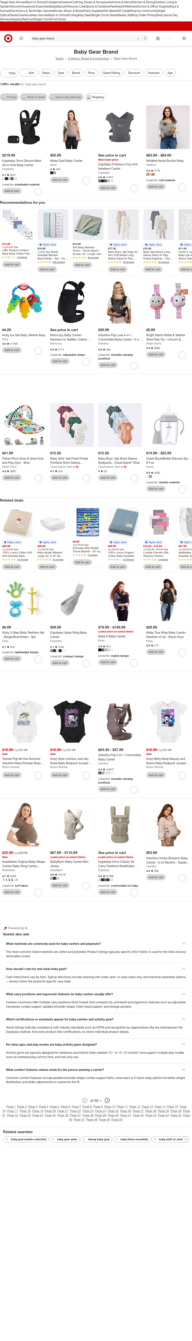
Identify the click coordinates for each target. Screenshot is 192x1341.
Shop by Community (143, 11)
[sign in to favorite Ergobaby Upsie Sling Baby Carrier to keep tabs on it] (86, 663)
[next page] (107, 1100)
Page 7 (76, 1106)
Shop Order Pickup (143, 15)
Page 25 (113, 1111)
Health (120, 6)
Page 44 (163, 1115)
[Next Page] (188, 74)
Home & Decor (122, 2)
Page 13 (147, 1106)
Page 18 (25, 1111)
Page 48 (91, 1119)
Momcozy (56, 343)
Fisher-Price (9, 466)
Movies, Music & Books (68, 11)
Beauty (61, 6)
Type (61, 73)
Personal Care (76, 6)
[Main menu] (21, 38)
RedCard (28, 19)
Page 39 (100, 1115)
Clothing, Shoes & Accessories (91, 2)
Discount (134, 73)
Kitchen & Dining (143, 2)
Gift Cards (123, 11)
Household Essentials (35, 6)
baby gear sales (67, 1139)
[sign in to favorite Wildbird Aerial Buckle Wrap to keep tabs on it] (182, 187)
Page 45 (176, 1115)
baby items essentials (134, 1139)
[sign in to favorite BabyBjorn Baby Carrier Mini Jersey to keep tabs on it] (86, 886)
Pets (113, 6)
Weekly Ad (124, 15)
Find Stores (58, 19)
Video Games (43, 11)
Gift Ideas (109, 11)
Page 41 (125, 1115)
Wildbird (151, 164)
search (145, 39)
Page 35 (50, 1115)
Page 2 (22, 1106)
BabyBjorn (56, 870)
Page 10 (109, 1106)
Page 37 (75, 1115)
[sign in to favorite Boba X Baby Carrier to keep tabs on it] (134, 663)
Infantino (103, 343)
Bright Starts (153, 343)
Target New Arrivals (13, 2)
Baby (53, 6)
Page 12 (134, 1106)
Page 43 (150, 1115)
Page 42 (138, 1115)
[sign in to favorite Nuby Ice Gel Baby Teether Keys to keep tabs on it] (38, 351)
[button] (47, 244)
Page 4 (43, 1106)
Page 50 (116, 1119)
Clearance (24, 15)
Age (170, 73)
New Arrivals (40, 15)
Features (154, 73)
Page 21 (62, 1111)
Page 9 (98, 1106)
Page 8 (87, 1106)
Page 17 (12, 1111)
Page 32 (12, 1115)
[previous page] (85, 1100)
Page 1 (11, 1106)
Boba (101, 640)
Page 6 (65, 1106)
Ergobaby (8, 168)
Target (59, 58)
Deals (13, 15)
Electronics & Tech (22, 11)
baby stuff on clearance (174, 1139)
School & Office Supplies (153, 6)
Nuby (5, 339)
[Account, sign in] (165, 38)
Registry (16, 19)
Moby (53, 164)
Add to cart (12, 190)
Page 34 (37, 1115)
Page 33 (25, 1115)
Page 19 (37, 1111)
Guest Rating (111, 73)
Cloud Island (57, 466)
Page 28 (150, 1111)
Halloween (64, 2)
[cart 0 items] (184, 38)
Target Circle (42, 19)
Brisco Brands (10, 767)
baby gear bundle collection (28, 1139)
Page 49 (104, 1119)
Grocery (15, 6)
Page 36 (62, 1115)
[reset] (138, 39)
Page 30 (176, 1111)
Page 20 (50, 1111)
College (51, 2)
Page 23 (88, 1111)
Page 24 (100, 1111)
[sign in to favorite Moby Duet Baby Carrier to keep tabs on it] (86, 180)
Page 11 (122, 1106)
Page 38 (88, 1115)
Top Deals (85, 15)
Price (91, 73)
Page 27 (138, 1111)
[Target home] (8, 38)
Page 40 (113, 1115)
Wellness (131, 6)
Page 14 (160, 1106)
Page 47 (79, 1119)
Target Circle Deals (104, 15)
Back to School (36, 2)
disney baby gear (99, 1139)
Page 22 (75, 1111)
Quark (150, 466)
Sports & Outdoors (98, 6)
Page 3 (33, 1106)
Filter (12, 73)
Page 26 (125, 1111)
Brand (76, 73)
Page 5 (54, 1106)
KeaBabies (8, 870)
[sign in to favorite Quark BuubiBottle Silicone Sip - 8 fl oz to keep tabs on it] (182, 489)
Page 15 (172, 1106)
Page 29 (163, 1111)
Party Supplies (93, 11)
